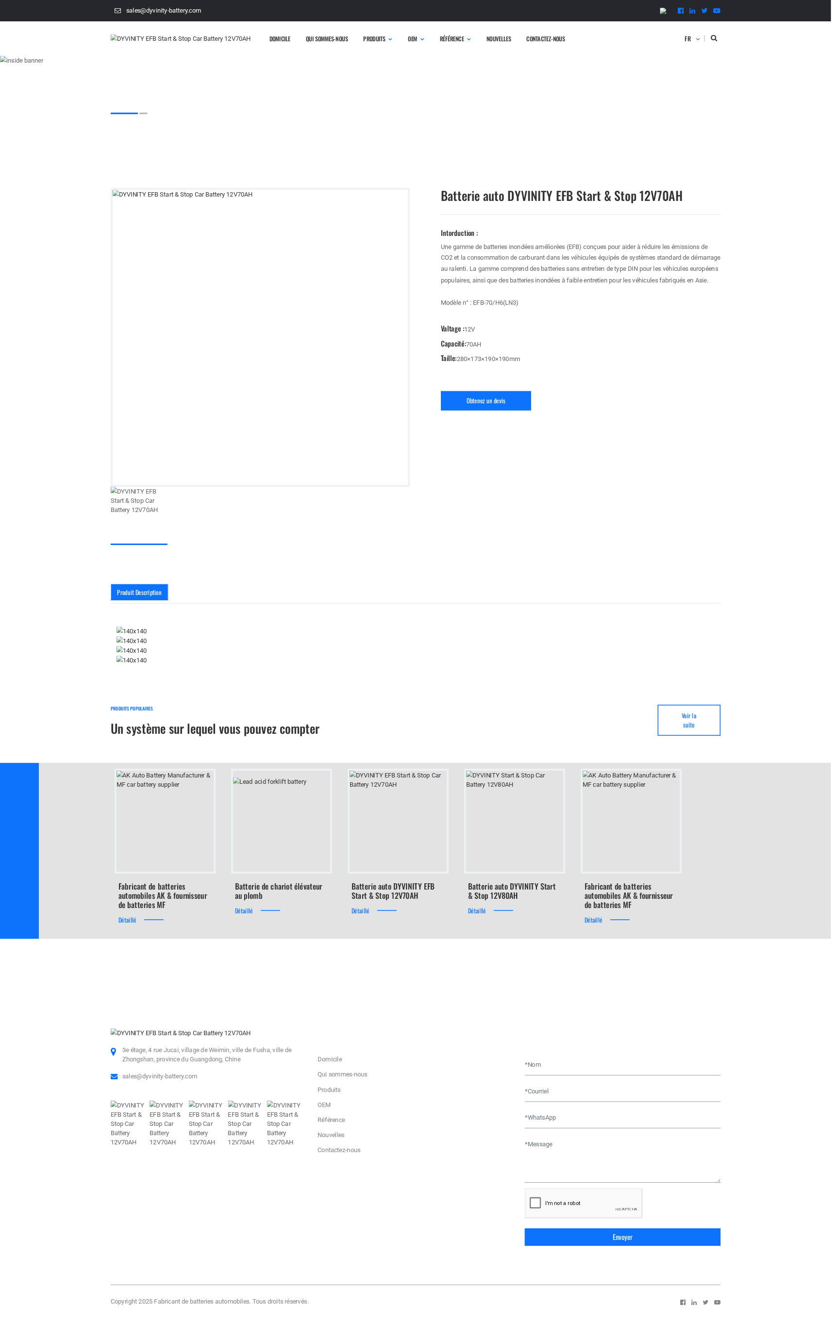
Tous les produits (167, 132)
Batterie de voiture (225, 132)
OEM (412, 38)
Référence (452, 38)
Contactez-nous (545, 38)
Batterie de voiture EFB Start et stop (307, 132)
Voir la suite (689, 720)
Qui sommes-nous (327, 38)
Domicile (123, 132)
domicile (279, 38)
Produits (374, 38)
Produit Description (139, 591)
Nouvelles (499, 38)
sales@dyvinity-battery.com (163, 10)
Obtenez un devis (486, 400)
